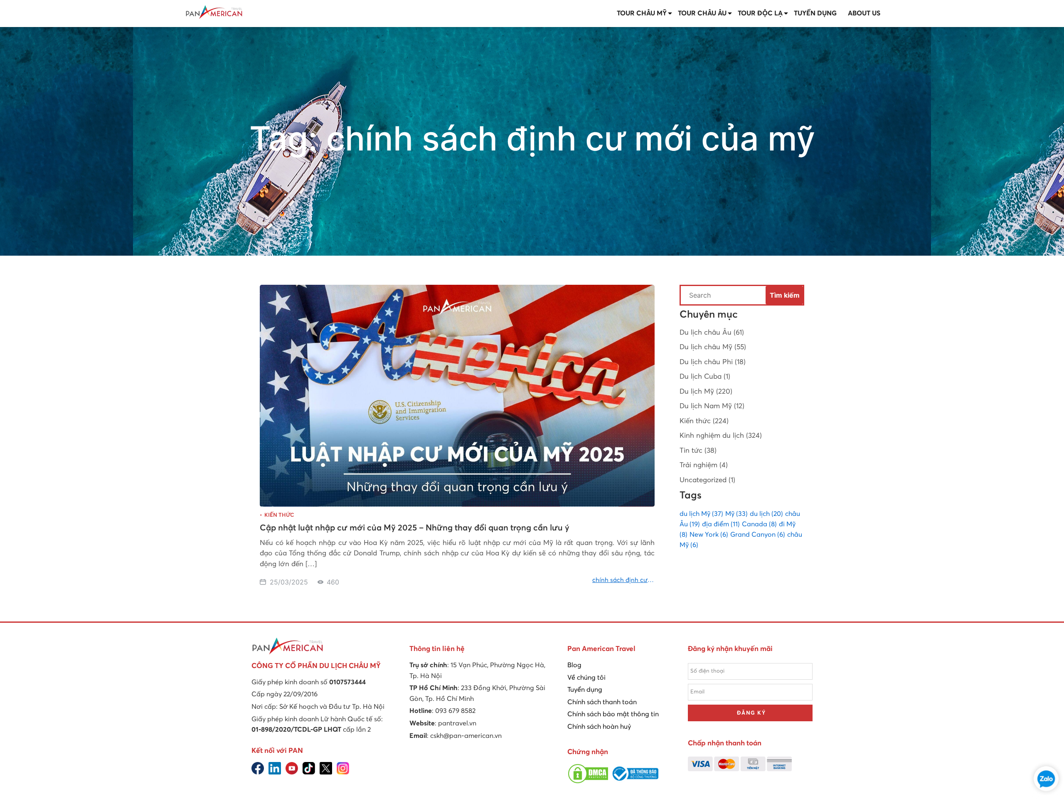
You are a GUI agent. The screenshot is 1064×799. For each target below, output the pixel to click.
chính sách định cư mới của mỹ (620, 581)
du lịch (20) (766, 513)
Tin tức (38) (698, 450)
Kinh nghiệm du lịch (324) (721, 435)
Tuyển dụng (815, 13)
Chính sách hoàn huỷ (599, 726)
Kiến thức (279, 515)
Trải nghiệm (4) (704, 465)
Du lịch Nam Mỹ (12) (712, 406)
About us (864, 13)
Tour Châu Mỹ (642, 13)
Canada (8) (759, 524)
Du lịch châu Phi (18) (713, 362)
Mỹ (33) (736, 513)
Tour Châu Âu (702, 13)
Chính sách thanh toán (602, 702)
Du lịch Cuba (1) (705, 376)
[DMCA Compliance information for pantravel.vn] (588, 782)
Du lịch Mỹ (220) (706, 391)
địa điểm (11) (721, 524)
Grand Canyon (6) (757, 534)
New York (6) (709, 534)
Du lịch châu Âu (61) (712, 332)
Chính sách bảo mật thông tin (613, 714)
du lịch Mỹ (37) (701, 513)
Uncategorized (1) (707, 480)
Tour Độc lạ (760, 13)
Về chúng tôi (586, 677)
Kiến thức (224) (704, 421)
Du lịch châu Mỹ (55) (713, 347)
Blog (574, 665)
